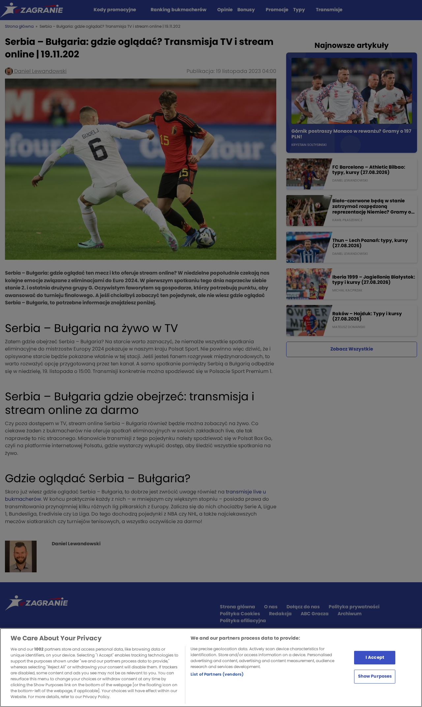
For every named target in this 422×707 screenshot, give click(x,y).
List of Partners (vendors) (217, 674)
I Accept (375, 657)
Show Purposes (375, 676)
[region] (211, 667)
